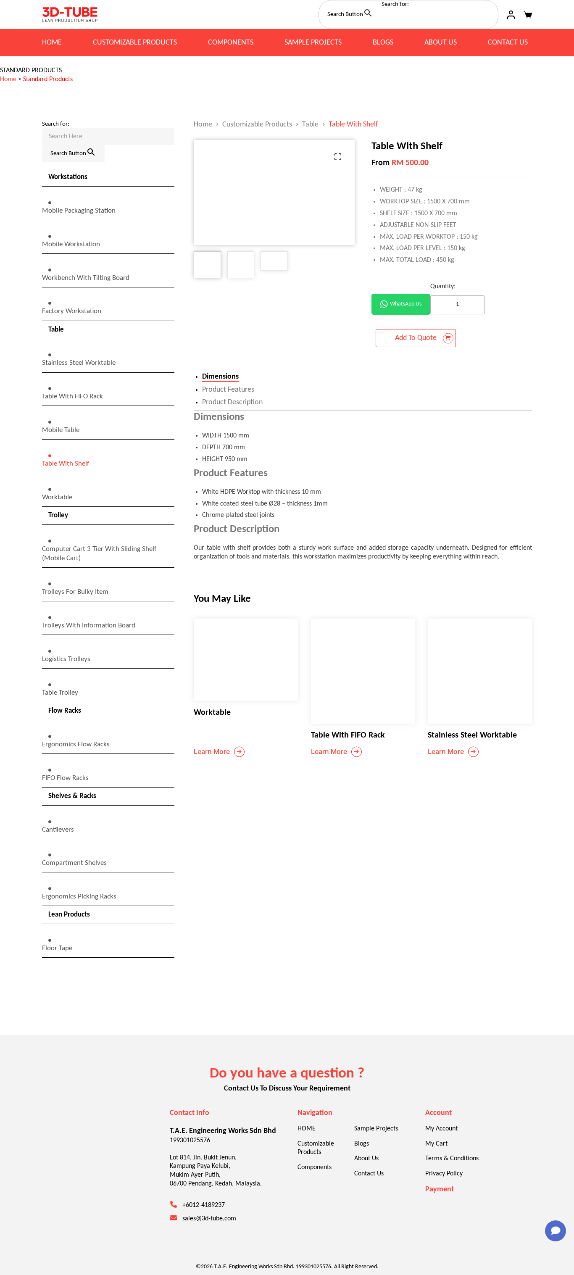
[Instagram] (75, 1152)
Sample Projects (313, 43)
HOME (52, 43)
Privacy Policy (444, 1173)
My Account (441, 1128)
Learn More (212, 751)
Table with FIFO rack (348, 735)
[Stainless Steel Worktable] (480, 671)
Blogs (383, 43)
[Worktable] (246, 660)
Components (230, 43)
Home (8, 79)
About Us (440, 43)
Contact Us (508, 43)
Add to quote (416, 338)
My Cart (436, 1144)
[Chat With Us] (555, 1230)
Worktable (212, 713)
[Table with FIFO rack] (363, 671)
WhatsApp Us (405, 304)
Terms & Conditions (452, 1158)
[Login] (511, 15)
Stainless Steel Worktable (472, 735)
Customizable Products (135, 43)
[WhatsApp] (100, 1152)
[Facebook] (50, 1152)
